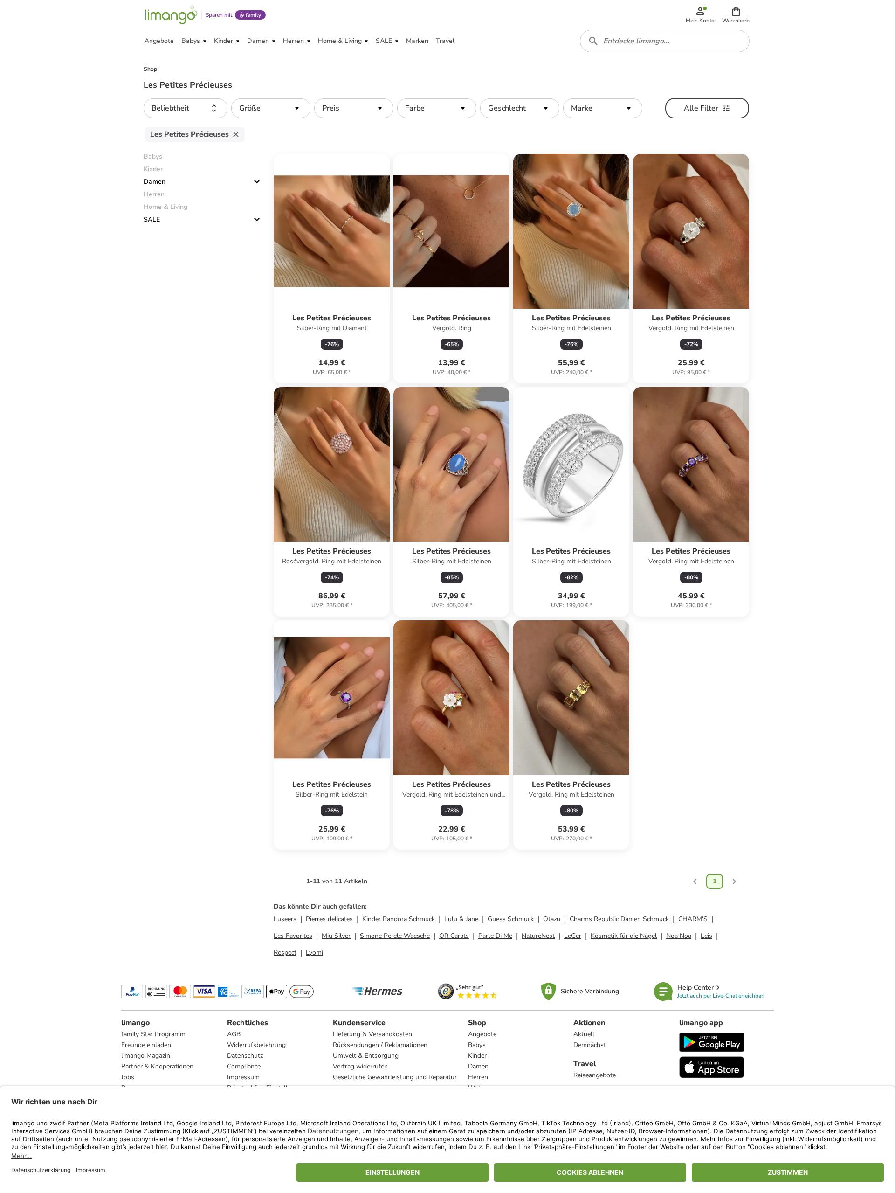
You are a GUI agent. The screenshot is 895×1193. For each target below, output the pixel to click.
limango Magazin (145, 1055)
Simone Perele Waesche (395, 935)
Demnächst (589, 1044)
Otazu (551, 919)
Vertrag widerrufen (360, 1066)
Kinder (477, 1055)
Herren (478, 1077)
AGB (234, 1034)
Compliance (244, 1066)
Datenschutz (245, 1055)
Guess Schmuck (511, 919)
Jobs (127, 1077)
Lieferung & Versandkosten (372, 1034)
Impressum (243, 1077)
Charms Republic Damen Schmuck (619, 919)
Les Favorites (293, 935)
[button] (736, 15)
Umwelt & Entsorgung (366, 1055)
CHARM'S (693, 919)
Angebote (482, 1034)
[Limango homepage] (171, 15)
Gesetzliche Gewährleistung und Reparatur (395, 1077)
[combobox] (665, 41)
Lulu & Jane (461, 919)
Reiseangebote (594, 1075)
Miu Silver (336, 935)
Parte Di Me (495, 935)
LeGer (572, 935)
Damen (154, 181)
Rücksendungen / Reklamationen (380, 1044)
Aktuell (583, 1034)
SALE (152, 219)
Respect (285, 952)
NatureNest (538, 935)
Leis (706, 935)
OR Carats (454, 935)
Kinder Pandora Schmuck (398, 919)
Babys (477, 1044)
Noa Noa (678, 935)
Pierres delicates (329, 919)
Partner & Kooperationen (157, 1066)
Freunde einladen (146, 1044)
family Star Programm (153, 1034)
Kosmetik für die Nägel (624, 935)
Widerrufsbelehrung (256, 1044)
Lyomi (314, 952)
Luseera (285, 919)
